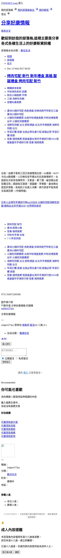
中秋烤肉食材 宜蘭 (17, 91)
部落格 (10, 60)
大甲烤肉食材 (34, 206)
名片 (9, 63)
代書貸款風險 (8, 429)
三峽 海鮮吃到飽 (15, 98)
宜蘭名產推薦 (14, 102)
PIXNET (13, 514)
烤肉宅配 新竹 (14, 224)
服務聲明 (32, 517)
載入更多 (6, 344)
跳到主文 (6, 31)
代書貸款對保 (8, 436)
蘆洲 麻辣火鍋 (14, 228)
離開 (17, 552)
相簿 (9, 56)
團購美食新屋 (14, 88)
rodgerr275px (7, 308)
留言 (32, 325)
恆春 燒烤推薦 (14, 231)
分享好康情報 (15, 22)
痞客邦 (25, 325)
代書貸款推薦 (8, 432)
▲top (4, 338)
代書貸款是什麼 (9, 422)
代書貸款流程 (8, 425)
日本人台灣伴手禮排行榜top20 (17, 202)
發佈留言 (6, 362)
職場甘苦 (24, 333)
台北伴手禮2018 (17, 206)
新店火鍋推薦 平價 (17, 95)
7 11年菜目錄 (14, 238)
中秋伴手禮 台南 (15, 235)
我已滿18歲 (7, 552)
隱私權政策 (52, 514)
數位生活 (25, 50)
